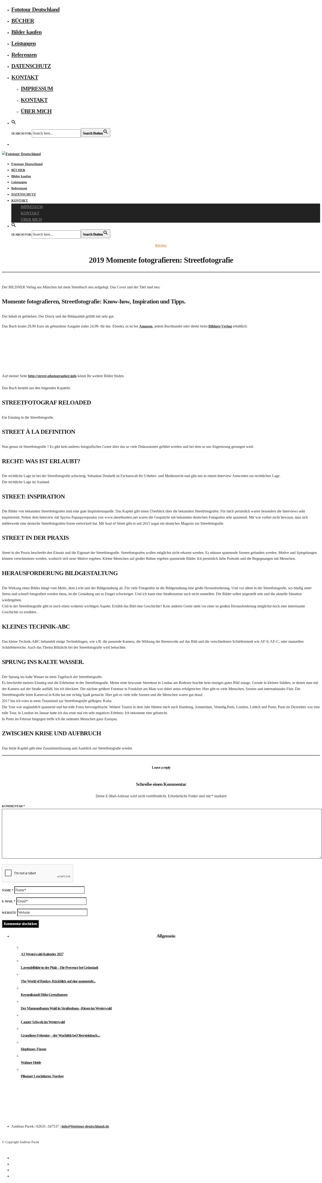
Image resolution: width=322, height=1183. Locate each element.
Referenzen (24, 55)
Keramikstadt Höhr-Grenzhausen (44, 995)
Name (7, 890)
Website (9, 912)
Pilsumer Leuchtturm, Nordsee (42, 1076)
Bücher (161, 245)
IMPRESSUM (37, 89)
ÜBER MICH (36, 111)
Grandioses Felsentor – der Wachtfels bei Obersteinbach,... (60, 1035)
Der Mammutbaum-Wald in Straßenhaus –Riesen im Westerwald (66, 1008)
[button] (13, 122)
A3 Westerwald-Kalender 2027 (42, 954)
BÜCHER (22, 21)
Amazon (146, 326)
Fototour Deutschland (35, 9)
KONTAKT (24, 77)
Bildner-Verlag (220, 326)
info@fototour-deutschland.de (85, 1126)
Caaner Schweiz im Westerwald (43, 1022)
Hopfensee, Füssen (33, 1049)
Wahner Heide (31, 1062)
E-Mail (8, 901)
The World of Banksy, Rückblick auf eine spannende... (58, 981)
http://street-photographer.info (52, 376)
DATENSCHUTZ (31, 66)
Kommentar (13, 806)
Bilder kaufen (26, 32)
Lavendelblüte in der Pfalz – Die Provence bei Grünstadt (59, 968)
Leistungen (23, 43)
